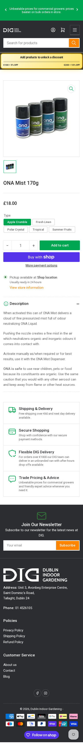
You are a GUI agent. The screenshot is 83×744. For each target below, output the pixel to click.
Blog (6, 677)
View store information (26, 288)
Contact (9, 671)
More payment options (41, 265)
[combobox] (41, 43)
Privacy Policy (13, 630)
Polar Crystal (15, 229)
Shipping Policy (14, 636)
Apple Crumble (17, 222)
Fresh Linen (43, 222)
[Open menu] (75, 30)
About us (10, 665)
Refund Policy (13, 642)
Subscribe (67, 545)
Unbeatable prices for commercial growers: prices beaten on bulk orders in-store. (42, 10)
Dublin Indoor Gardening (46, 709)
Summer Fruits (61, 229)
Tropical (38, 229)
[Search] (74, 43)
